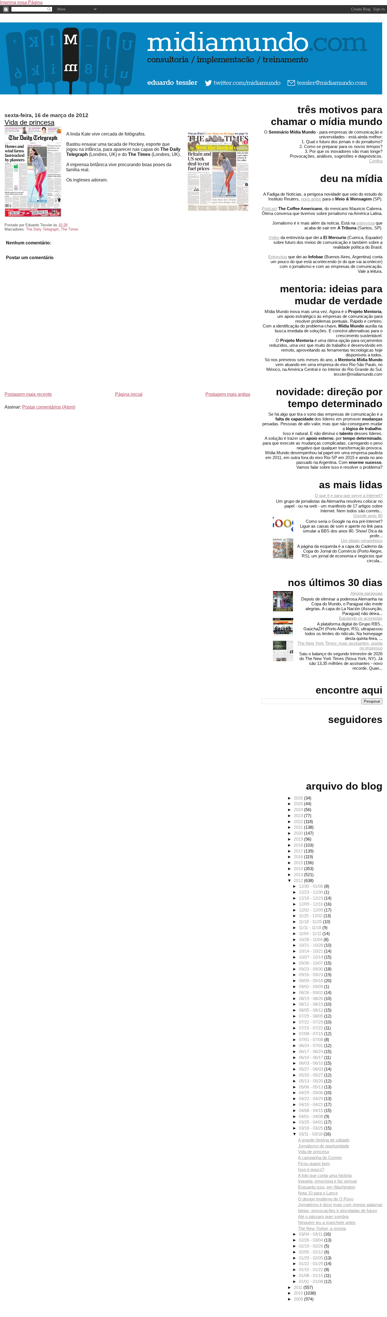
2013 (299, 874)
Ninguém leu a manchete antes (327, 1222)
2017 (299, 851)
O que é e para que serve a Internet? (348, 495)
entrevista (365, 223)
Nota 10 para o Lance (318, 1193)
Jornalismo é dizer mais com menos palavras (340, 1204)
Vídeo (274, 237)
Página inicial (129, 394)
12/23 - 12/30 (311, 892)
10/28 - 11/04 (311, 939)
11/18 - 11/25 (311, 921)
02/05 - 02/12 (311, 1252)
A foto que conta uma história (325, 1175)
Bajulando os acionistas (360, 618)
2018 (299, 845)
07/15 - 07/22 (311, 1028)
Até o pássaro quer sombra (323, 1216)
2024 (299, 809)
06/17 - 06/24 (311, 1051)
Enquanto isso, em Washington (326, 1187)
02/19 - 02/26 (311, 1246)
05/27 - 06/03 (311, 1069)
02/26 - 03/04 (311, 1240)
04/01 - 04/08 (311, 1116)
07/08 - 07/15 (311, 1033)
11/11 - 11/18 (310, 927)
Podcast (269, 208)
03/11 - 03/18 (311, 1134)
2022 (299, 821)
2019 (299, 839)
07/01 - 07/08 (311, 1039)
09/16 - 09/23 (311, 974)
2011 (298, 1287)
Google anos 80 (367, 515)
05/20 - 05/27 (311, 1075)
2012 (299, 880)
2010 (299, 1293)
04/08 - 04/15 (311, 1110)
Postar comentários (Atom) (48, 407)
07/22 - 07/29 (311, 1022)
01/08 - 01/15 (311, 1275)
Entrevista (277, 256)
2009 (299, 1299)
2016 (299, 856)
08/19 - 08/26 (311, 998)
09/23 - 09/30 (311, 969)
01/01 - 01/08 (311, 1281)
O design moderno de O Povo (325, 1198)
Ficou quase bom (314, 1163)
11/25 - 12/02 (311, 915)
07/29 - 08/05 (311, 1016)
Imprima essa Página (21, 2)
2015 (299, 862)
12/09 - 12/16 (311, 904)
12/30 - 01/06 (311, 886)
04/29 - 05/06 (311, 1092)
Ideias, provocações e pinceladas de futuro (337, 1210)
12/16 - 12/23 (311, 898)
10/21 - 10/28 (311, 945)
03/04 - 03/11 (311, 1234)
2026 (299, 798)
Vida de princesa (29, 122)
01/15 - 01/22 (311, 1269)
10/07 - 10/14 (311, 957)
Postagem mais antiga (227, 394)
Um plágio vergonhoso (361, 540)
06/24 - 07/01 (311, 1045)
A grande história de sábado (323, 1140)
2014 (299, 868)
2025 (299, 803)
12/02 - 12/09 (311, 910)
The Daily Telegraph (42, 229)
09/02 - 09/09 (311, 986)
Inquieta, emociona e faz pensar (327, 1181)
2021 (299, 827)
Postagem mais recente (28, 394)
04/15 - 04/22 (311, 1104)
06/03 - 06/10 (311, 1063)
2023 (299, 815)
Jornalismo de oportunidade (323, 1145)
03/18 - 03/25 (311, 1128)
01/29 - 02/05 (311, 1257)
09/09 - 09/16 (311, 980)
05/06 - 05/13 (311, 1087)
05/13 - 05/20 (311, 1081)
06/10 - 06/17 (311, 1057)
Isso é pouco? (311, 1169)
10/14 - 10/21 (311, 951)
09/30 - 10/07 (311, 963)
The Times (69, 229)
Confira (375, 160)
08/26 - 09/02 (311, 992)
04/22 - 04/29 (311, 1098)
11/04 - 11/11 (310, 933)
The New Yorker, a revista (322, 1228)
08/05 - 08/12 (311, 1010)
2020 (299, 833)
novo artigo (311, 198)
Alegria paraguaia (366, 593)
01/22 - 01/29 (311, 1263)
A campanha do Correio (320, 1157)
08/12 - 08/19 (311, 1004)
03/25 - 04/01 (311, 1122)
